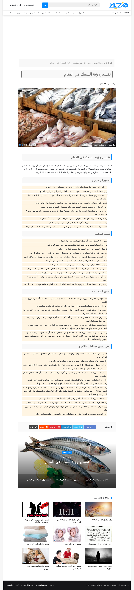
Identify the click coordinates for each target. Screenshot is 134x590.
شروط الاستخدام (27, 585)
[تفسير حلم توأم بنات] (67, 534)
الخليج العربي (46, 13)
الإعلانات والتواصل (12, 585)
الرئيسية (105, 63)
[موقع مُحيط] (118, 5)
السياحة (66, 13)
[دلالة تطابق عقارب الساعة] (98, 509)
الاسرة (81, 13)
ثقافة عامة (57, 13)
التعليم (74, 13)
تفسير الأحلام (85, 63)
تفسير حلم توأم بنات (73, 544)
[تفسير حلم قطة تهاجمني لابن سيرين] (35, 556)
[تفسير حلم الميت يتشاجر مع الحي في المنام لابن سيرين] (67, 556)
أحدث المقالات (15, 5)
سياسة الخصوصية (41, 585)
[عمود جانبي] (6, 5)
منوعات (11, 13)
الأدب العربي (34, 13)
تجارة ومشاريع (22, 13)
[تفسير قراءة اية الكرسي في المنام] (98, 534)
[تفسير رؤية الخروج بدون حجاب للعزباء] (98, 556)
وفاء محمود (111, 84)
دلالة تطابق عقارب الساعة (102, 520)
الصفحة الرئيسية (28, 5)
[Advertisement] (67, 36)
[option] (67, 462)
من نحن (51, 585)
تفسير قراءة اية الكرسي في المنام (98, 544)
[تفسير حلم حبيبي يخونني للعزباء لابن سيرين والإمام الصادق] (35, 509)
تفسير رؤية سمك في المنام (67, 462)
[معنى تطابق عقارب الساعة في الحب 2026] (67, 509)
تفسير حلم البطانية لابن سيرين (37, 544)
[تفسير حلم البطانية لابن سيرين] (35, 534)
